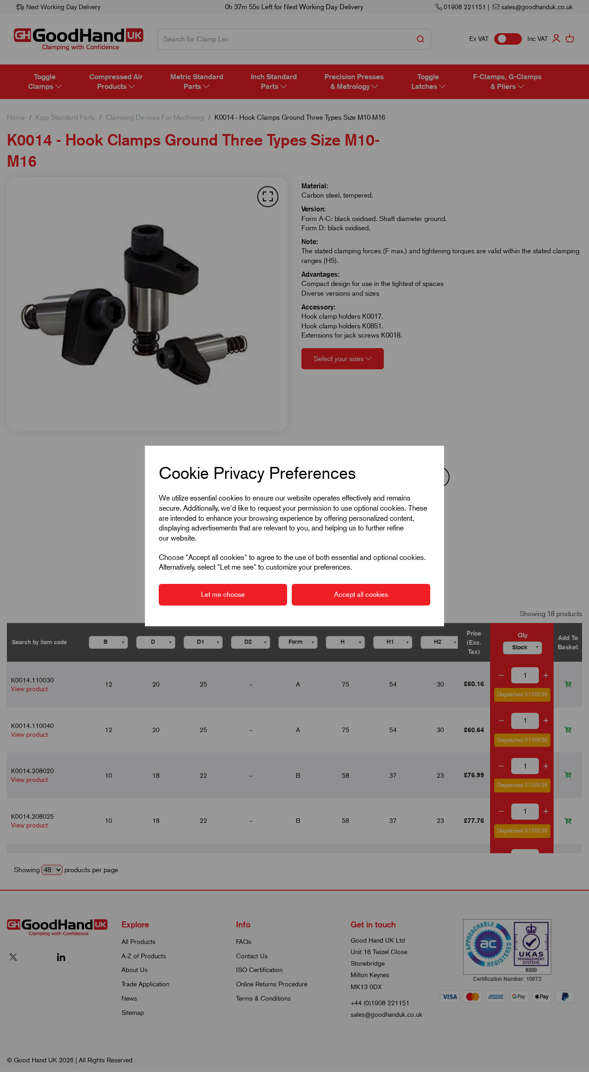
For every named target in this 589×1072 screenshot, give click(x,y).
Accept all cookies (361, 594)
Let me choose (223, 594)
